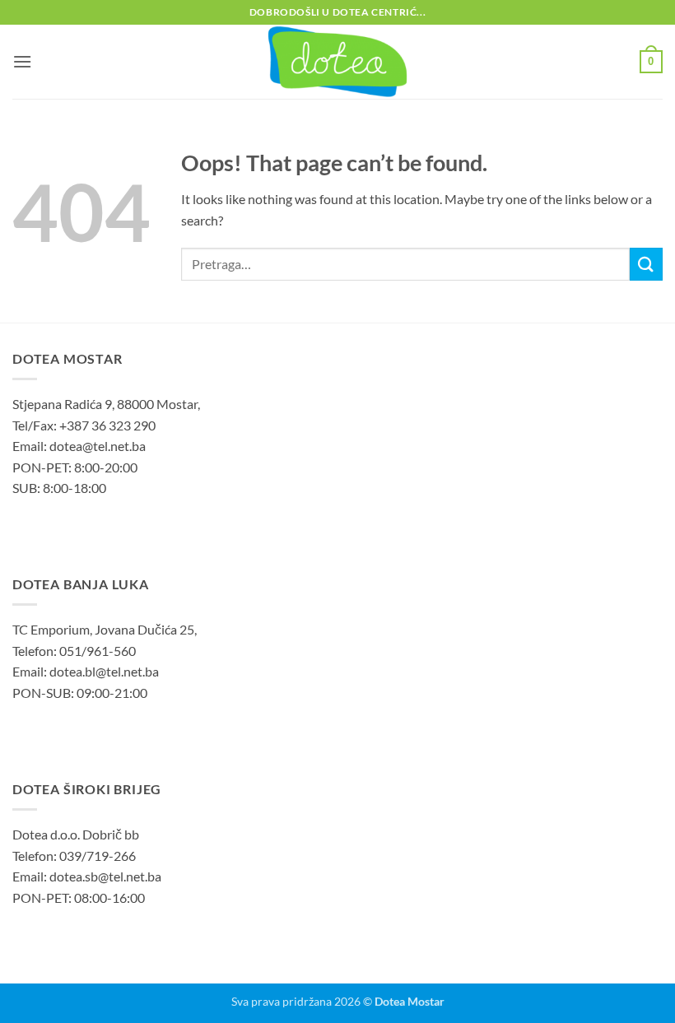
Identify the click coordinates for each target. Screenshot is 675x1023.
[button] (22, 61)
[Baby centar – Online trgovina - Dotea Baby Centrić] (337, 62)
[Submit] (646, 264)
